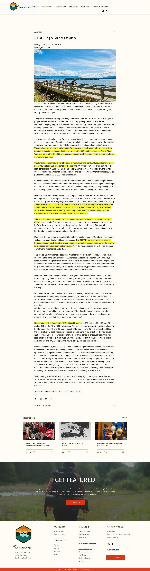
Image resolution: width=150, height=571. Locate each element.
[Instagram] (103, 10)
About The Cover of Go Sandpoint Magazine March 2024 (37, 444)
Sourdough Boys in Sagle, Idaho (72, 444)
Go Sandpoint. (68, 569)
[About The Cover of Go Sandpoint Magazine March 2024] (39, 431)
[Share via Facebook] (35, 399)
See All (124, 417)
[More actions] (114, 32)
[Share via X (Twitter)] (41, 399)
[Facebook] (107, 10)
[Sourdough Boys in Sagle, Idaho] (75, 431)
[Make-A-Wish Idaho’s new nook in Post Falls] (111, 431)
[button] (33, 6)
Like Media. (86, 569)
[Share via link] (52, 399)
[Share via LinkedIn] (46, 399)
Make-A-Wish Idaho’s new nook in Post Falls (110, 444)
